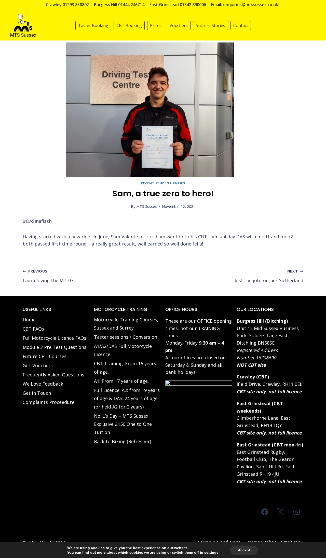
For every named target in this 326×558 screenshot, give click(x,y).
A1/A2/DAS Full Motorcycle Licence (123, 350)
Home (29, 320)
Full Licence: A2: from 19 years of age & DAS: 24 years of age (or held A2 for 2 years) (127, 398)
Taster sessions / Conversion (125, 337)
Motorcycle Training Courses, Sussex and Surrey (126, 324)
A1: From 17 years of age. (121, 381)
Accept (244, 550)
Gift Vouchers (38, 365)
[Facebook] (265, 512)
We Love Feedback (43, 384)
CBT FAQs (33, 329)
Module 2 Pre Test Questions (54, 347)
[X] (281, 512)
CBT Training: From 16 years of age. (125, 367)
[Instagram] (296, 512)
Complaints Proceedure (48, 402)
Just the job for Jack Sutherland (269, 276)
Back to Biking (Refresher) (122, 441)
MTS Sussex (146, 206)
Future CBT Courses (44, 356)
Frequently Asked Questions (53, 375)
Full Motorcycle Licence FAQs (54, 338)
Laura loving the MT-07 (48, 276)
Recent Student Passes (163, 183)
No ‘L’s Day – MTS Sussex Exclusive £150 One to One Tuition (123, 424)
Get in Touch (37, 393)
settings (211, 552)
